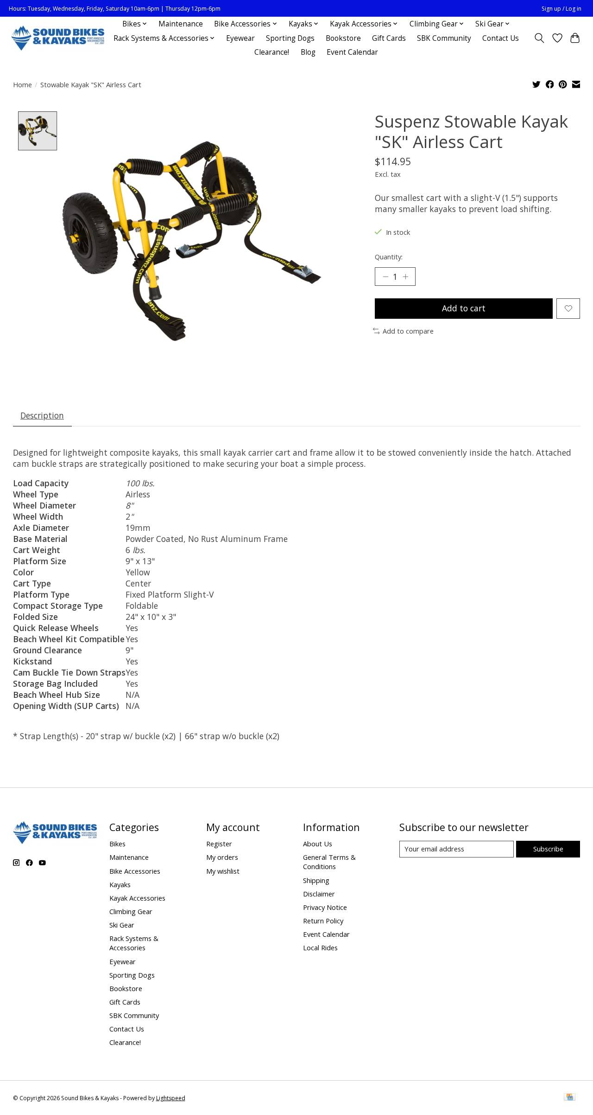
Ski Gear (121, 924)
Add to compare (408, 330)
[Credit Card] (569, 1097)
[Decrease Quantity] (385, 276)
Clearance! (271, 52)
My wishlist (223, 871)
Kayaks (120, 884)
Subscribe (548, 848)
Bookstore (343, 38)
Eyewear (240, 38)
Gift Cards (389, 38)
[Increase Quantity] (405, 276)
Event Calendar (352, 52)
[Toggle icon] (539, 38)
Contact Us (500, 38)
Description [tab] (42, 415)
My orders (222, 857)
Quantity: (389, 256)
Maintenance (180, 24)
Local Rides (320, 947)
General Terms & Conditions (329, 861)
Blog (308, 52)
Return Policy (323, 920)
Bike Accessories (134, 871)
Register (219, 843)
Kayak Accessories (137, 897)
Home (22, 84)
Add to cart (464, 308)
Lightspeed (170, 1098)
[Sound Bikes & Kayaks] (57, 38)
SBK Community (444, 38)
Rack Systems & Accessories (133, 943)
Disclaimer (319, 893)
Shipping (316, 880)
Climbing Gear (130, 911)
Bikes (117, 843)
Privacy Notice (325, 907)
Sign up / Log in (561, 9)
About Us (317, 843)
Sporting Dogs (290, 38)
